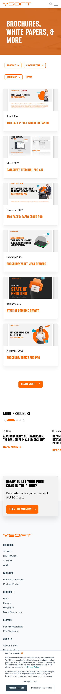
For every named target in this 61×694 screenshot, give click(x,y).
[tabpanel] (27, 439)
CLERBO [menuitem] (8, 561)
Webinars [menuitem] (8, 608)
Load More (28, 384)
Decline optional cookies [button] (41, 687)
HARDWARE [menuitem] (10, 556)
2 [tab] (17, 420)
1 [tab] (11, 420)
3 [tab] (20, 420)
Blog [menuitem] (5, 599)
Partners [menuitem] (8, 573)
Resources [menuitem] (8, 592)
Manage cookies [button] (30, 681)
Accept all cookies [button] (16, 687)
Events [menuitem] (7, 603)
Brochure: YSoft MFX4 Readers (26, 264)
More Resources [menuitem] (12, 612)
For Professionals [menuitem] (13, 627)
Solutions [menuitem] (8, 545)
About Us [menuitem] (7, 639)
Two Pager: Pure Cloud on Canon (28, 123)
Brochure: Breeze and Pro (23, 358)
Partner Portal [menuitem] (11, 584)
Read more (10, 447)
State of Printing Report (23, 311)
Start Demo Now (20, 509)
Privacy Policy (33, 667)
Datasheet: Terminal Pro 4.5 (25, 170)
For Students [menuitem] (10, 631)
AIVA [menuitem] (6, 565)
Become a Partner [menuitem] (13, 580)
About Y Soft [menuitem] (10, 646)
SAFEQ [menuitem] (7, 551)
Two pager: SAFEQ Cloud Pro (25, 217)
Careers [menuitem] (7, 620)
